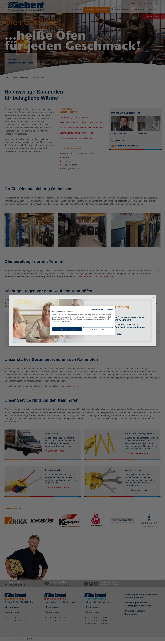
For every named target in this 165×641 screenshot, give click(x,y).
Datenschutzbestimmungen (101, 309)
